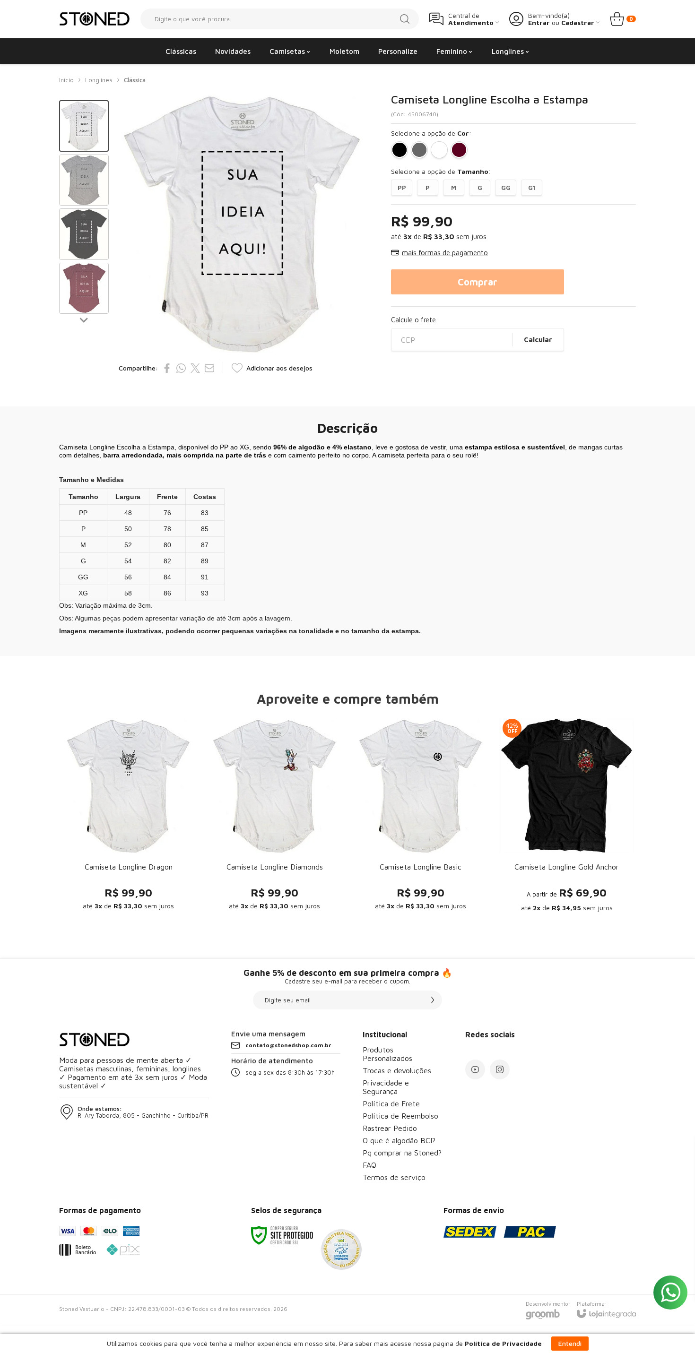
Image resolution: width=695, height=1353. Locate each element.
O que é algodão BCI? (399, 1140)
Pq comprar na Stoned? (402, 1152)
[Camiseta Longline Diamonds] (274, 817)
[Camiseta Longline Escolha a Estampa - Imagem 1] (84, 126)
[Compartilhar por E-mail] (209, 368)
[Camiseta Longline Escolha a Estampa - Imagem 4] (84, 288)
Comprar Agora (128, 864)
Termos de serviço (394, 1177)
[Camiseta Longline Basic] (420, 817)
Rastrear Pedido (390, 1128)
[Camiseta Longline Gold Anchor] (566, 817)
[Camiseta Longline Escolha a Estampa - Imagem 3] (84, 234)
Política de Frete (391, 1103)
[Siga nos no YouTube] (475, 1069)
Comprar (477, 281)
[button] (84, 126)
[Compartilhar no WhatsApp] (181, 368)
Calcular (538, 340)
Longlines (99, 80)
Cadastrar (577, 22)
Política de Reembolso (400, 1116)
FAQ (369, 1165)
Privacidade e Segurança (386, 1086)
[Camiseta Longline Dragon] (128, 817)
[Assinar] (432, 1000)
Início (66, 80)
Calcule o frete (413, 319)
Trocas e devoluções (397, 1070)
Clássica (135, 80)
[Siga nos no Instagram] (500, 1069)
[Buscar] (405, 19)
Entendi (570, 1343)
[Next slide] (84, 319)
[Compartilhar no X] (195, 368)
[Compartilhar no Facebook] (167, 368)
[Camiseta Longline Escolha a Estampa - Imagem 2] (84, 180)
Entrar (539, 22)
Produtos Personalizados (387, 1053)
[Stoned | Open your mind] (94, 19)
